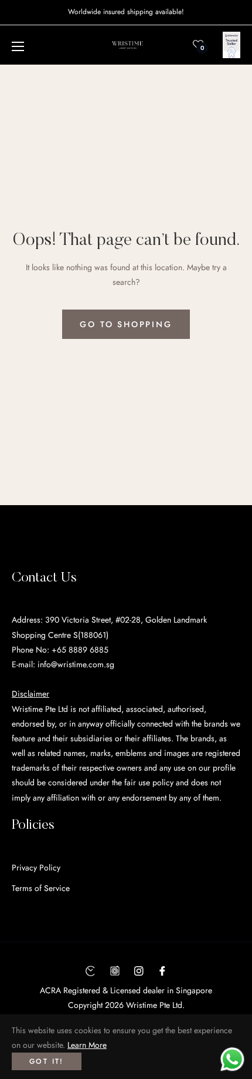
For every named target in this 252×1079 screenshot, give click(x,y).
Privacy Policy (36, 867)
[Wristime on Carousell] (115, 970)
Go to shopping (126, 324)
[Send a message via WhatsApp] (232, 1059)
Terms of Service (41, 888)
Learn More (87, 1045)
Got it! (46, 1061)
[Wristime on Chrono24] (90, 970)
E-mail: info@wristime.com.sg (63, 664)
